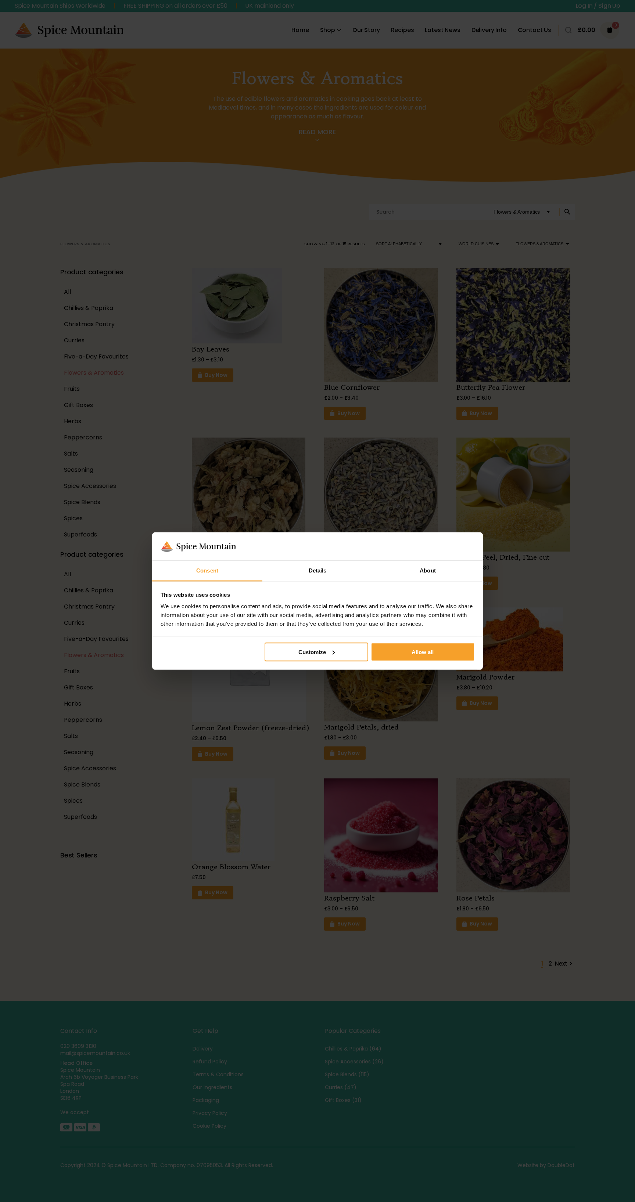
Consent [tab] (207, 570)
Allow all (423, 652)
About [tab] (428, 570)
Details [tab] (318, 570)
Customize (312, 652)
